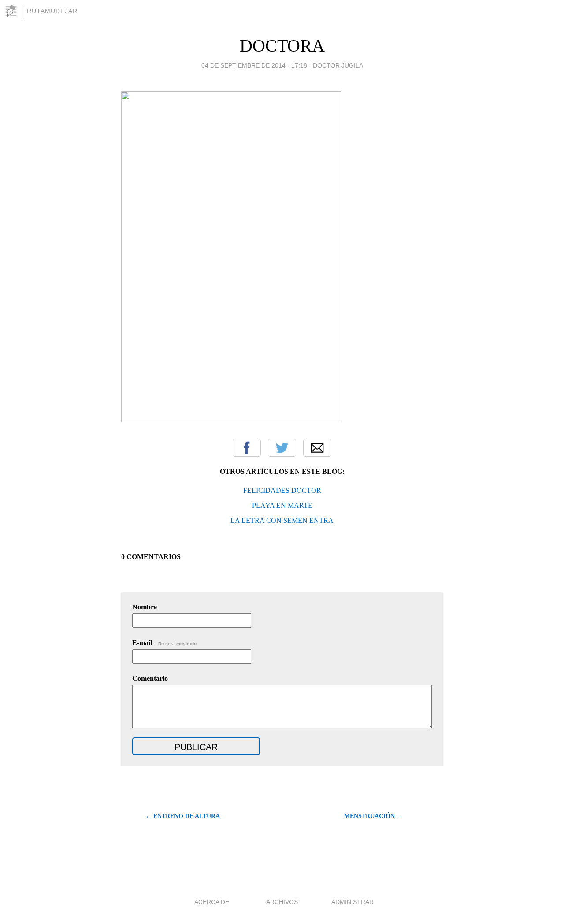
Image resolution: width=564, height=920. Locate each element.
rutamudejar (52, 11)
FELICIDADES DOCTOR (282, 490)
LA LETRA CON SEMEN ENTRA (282, 520)
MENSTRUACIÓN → (373, 816)
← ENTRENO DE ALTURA (182, 816)
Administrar (352, 901)
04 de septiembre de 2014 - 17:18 (254, 65)
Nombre (144, 607)
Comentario (150, 678)
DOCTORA (282, 46)
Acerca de (211, 901)
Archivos (282, 901)
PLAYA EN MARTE (282, 505)
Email (317, 448)
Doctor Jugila (338, 65)
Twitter (282, 448)
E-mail (165, 642)
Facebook (247, 448)
